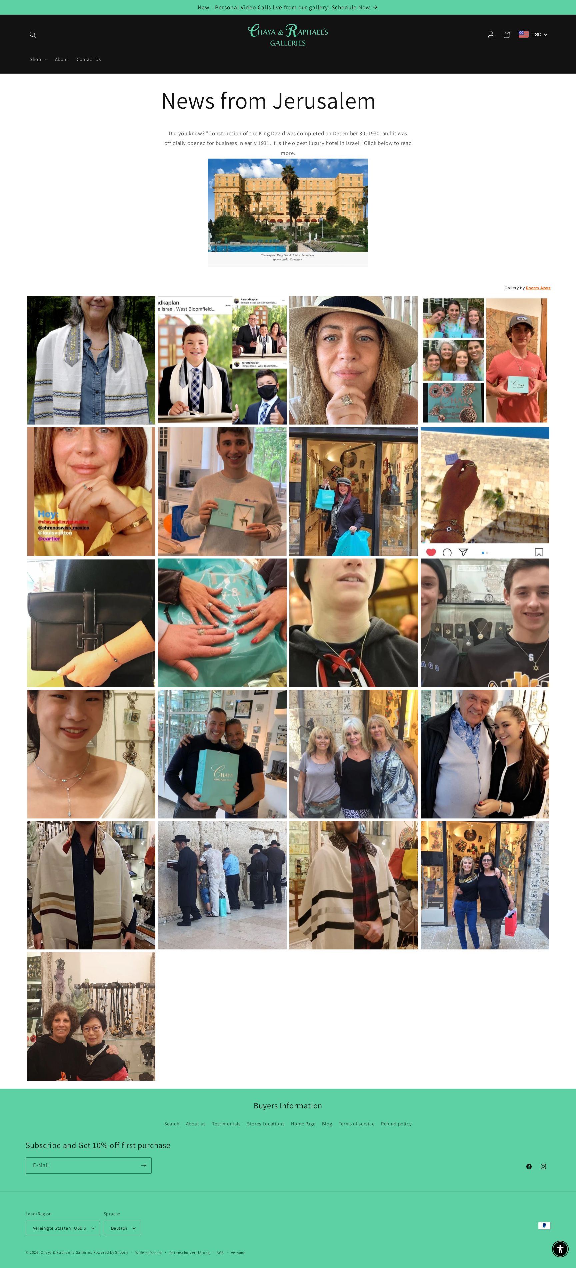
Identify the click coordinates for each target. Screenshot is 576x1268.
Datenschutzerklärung (189, 1252)
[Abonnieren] (143, 1165)
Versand (238, 1252)
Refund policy (396, 1123)
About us (196, 1123)
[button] (33, 34)
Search (172, 1123)
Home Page (303, 1123)
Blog (327, 1123)
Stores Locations (265, 1123)
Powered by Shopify (110, 1252)
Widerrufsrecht (148, 1252)
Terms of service (357, 1123)
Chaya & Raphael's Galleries (66, 1252)
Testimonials (226, 1123)
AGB (220, 1252)
